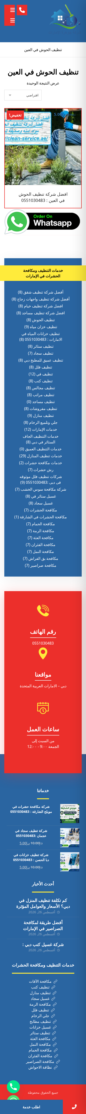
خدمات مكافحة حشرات (43, 462)
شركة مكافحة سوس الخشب (43, 489)
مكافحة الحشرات (43, 510)
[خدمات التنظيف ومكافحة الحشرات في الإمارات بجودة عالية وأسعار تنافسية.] (65, 21)
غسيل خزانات (40, 1027)
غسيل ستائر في (43, 496)
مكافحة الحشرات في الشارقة (43, 517)
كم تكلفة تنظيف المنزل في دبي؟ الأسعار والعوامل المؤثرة (43, 903)
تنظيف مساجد (43, 401)
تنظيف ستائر (43, 346)
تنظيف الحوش (43, 319)
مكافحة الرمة (43, 530)
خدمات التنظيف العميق (43, 449)
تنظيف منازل (43, 415)
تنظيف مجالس (43, 387)
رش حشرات (43, 469)
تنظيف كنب (43, 381)
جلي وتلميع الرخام (43, 422)
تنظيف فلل (43, 367)
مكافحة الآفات (40, 981)
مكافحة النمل (43, 551)
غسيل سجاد (43, 503)
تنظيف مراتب (43, 394)
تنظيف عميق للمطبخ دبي (43, 360)
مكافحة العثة (43, 537)
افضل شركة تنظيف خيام (43, 306)
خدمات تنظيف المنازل (44, 455)
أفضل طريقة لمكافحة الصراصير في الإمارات (43, 925)
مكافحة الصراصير (40, 1061)
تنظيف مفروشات (43, 408)
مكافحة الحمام (43, 523)
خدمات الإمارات (44, 429)
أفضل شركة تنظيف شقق (43, 292)
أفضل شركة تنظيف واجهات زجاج (43, 299)
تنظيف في (44, 374)
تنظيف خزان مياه (43, 326)
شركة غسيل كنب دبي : (43, 944)
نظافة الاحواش (40, 1067)
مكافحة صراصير (43, 565)
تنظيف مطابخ (40, 1021)
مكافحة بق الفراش (43, 558)
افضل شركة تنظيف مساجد (43, 312)
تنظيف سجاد (43, 353)
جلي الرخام (40, 1015)
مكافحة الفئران (43, 544)
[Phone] (13, 1086)
